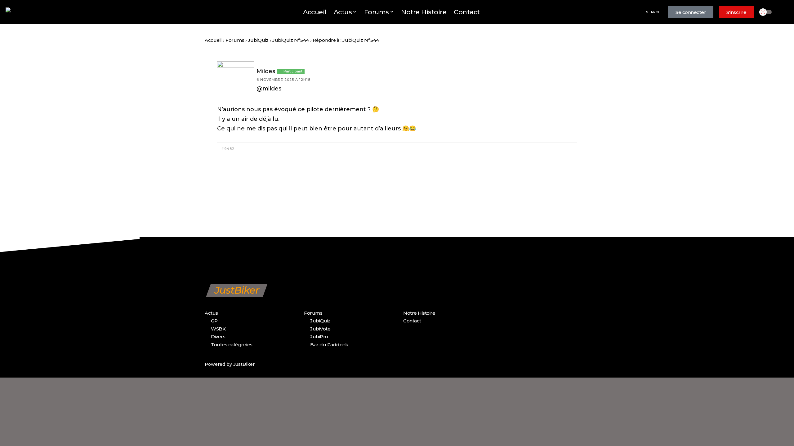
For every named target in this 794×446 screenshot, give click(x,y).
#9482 (227, 148)
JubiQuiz (258, 40)
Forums (234, 40)
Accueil (213, 40)
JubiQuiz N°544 (290, 40)
